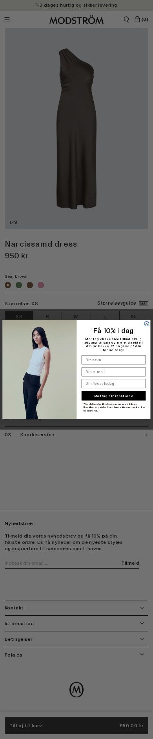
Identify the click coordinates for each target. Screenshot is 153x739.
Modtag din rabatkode (113, 396)
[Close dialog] (146, 324)
